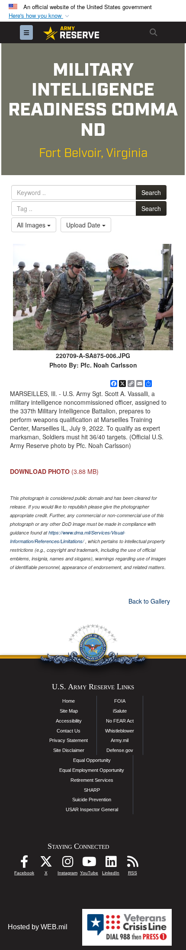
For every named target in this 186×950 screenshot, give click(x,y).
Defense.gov (119, 750)
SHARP (92, 790)
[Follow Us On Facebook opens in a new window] (24, 863)
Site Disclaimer (68, 750)
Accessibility (69, 720)
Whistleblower (119, 730)
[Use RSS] (132, 863)
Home (68, 701)
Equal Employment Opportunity (91, 770)
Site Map (69, 710)
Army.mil (119, 740)
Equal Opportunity (92, 760)
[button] (40, 15)
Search (151, 192)
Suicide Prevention (91, 799)
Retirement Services (92, 780)
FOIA (119, 701)
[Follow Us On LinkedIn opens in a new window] (111, 863)
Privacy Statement (68, 740)
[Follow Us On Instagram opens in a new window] (67, 863)
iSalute (120, 710)
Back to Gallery (149, 601)
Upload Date (84, 225)
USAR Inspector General (92, 809)
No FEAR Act (120, 720)
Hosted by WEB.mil (37, 927)
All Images (32, 225)
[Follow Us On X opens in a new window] (46, 863)
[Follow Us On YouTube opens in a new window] (89, 863)
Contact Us (68, 730)
